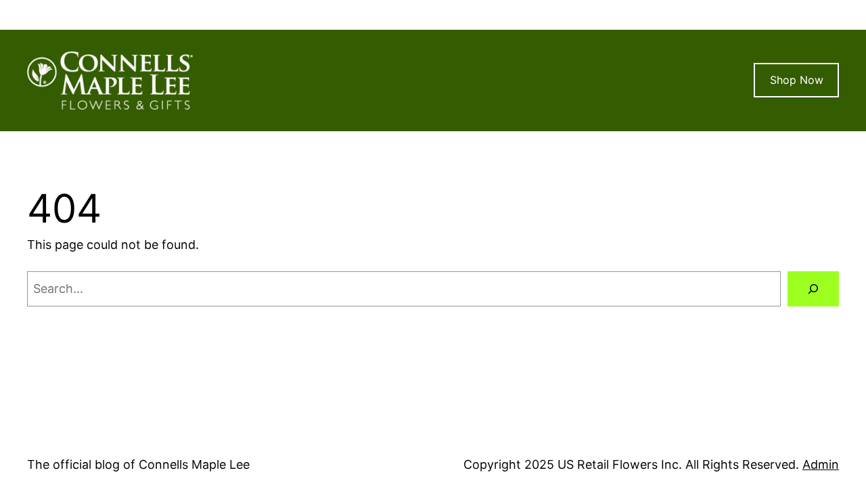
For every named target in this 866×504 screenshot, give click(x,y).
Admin (820, 464)
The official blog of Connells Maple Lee (138, 464)
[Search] (813, 288)
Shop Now (796, 80)
